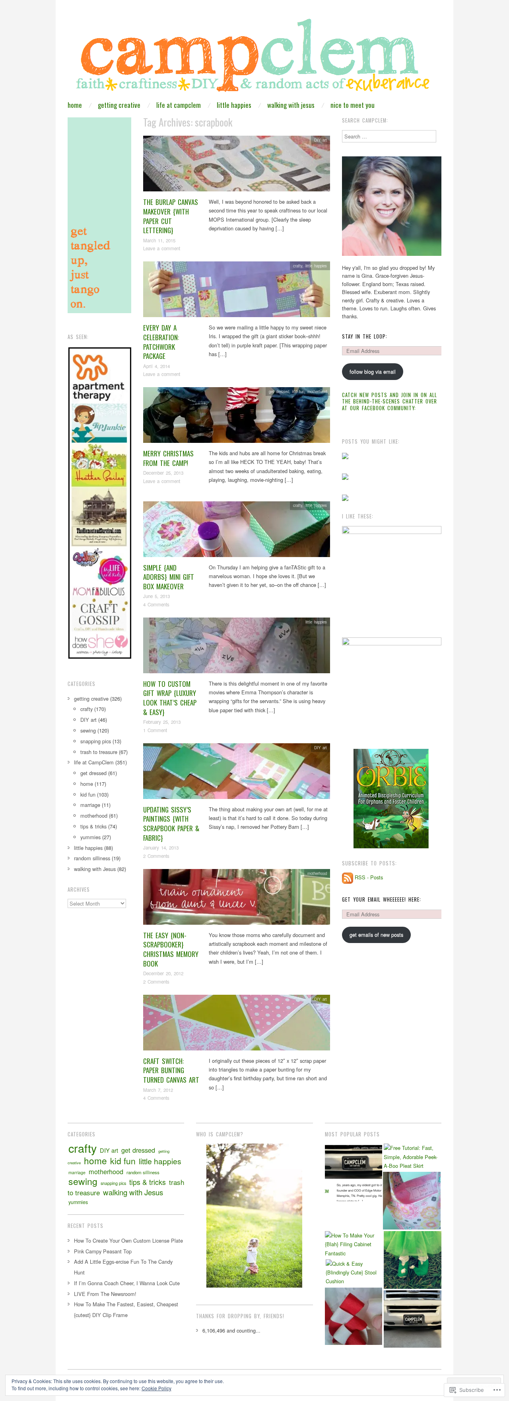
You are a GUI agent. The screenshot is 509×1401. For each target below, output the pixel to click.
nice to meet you (352, 104)
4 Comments (156, 604)
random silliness (92, 858)
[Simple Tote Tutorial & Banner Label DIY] (412, 1201)
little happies (234, 104)
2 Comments (156, 856)
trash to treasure (98, 752)
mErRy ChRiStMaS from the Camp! (168, 458)
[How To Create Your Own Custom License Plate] (412, 1319)
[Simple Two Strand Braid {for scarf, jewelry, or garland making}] (354, 1316)
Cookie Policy (156, 1388)
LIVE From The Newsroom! (105, 1294)
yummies (90, 837)
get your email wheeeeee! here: (381, 899)
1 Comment (155, 730)
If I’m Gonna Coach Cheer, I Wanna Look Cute (127, 1283)
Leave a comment (161, 248)
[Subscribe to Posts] (347, 877)
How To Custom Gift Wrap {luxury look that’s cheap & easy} (169, 698)
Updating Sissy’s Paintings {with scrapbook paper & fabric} (171, 824)
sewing (88, 730)
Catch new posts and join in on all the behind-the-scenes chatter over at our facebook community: (389, 401)
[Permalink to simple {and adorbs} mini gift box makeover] (236, 531)
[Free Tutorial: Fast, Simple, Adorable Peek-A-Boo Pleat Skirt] (412, 1157)
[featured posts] (354, 1172)
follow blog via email (373, 371)
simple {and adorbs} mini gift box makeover (168, 577)
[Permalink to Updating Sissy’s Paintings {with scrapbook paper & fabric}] (236, 773)
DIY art (320, 140)
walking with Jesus (291, 104)
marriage (90, 805)
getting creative (119, 104)
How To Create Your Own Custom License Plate (128, 1240)
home (75, 104)
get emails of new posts (376, 934)
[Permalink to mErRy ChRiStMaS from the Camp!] (236, 417)
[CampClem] (254, 58)
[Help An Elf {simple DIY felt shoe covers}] (412, 1260)
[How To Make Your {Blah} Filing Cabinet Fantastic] (354, 1244)
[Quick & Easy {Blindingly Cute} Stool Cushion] (354, 1272)
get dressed (279, 391)
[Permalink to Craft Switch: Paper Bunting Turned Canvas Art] (236, 1024)
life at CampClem (178, 104)
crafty (297, 266)
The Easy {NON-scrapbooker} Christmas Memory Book (170, 949)
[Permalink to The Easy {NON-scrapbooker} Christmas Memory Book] (236, 898)
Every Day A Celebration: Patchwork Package (161, 342)
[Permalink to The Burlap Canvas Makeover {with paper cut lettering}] (236, 166)
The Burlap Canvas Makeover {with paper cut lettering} (170, 216)
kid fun (298, 391)
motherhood (317, 391)
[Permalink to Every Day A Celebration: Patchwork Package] (236, 291)
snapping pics (95, 741)
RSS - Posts (369, 877)
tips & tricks (93, 826)
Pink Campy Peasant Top (103, 1251)
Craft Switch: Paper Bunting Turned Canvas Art (171, 1070)
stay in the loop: (364, 336)
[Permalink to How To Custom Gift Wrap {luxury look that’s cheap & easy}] (236, 647)
